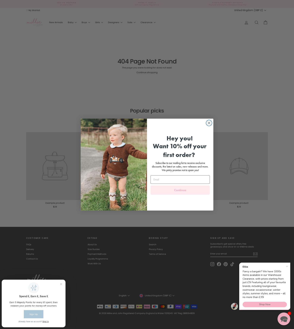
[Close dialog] (209, 123)
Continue (180, 190)
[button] (283, 318)
